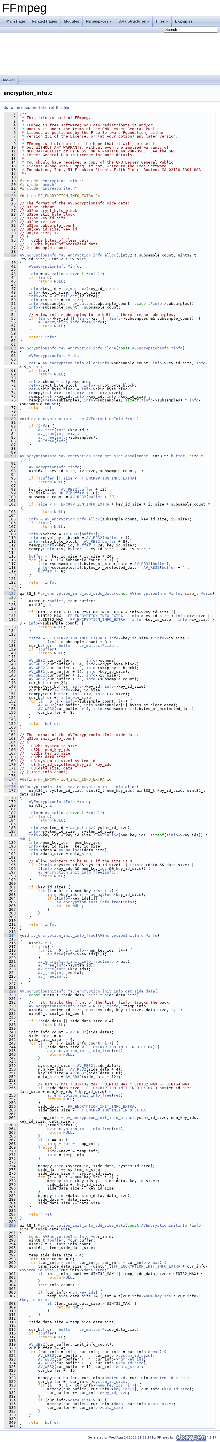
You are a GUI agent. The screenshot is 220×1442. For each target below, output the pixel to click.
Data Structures (132, 21)
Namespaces (97, 21)
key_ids (122, 1389)
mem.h (48, 184)
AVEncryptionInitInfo (43, 787)
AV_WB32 (37, 660)
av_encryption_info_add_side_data (77, 593)
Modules (71, 21)
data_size (94, 1270)
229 (10, 991)
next (155, 1262)
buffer (178, 456)
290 (10, 1225)
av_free (46, 430)
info (74, 266)
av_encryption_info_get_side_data (97, 456)
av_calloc (82, 303)
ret (73, 355)
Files (160, 21)
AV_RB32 (69, 489)
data (118, 1404)
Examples (183, 21)
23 (10, 196)
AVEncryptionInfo (38, 255)
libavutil (9, 80)
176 (10, 787)
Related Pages (44, 21)
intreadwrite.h (59, 188)
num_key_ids (82, 1292)
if (40, 1274)
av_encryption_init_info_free (70, 872)
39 (10, 255)
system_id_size (38, 1270)
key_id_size (34, 1300)
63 (10, 348)
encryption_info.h (62, 181)
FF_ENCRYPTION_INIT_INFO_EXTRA (119, 1047)
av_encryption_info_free (64, 322)
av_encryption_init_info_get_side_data (112, 991)
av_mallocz (56, 274)
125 (10, 593)
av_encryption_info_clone (88, 348)
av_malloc (89, 645)
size (24, 460)
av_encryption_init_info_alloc (103, 787)
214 (10, 935)
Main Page (15, 21)
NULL (58, 281)
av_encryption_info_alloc (88, 255)
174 (10, 779)
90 (10, 456)
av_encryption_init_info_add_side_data (82, 1225)
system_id (115, 1378)
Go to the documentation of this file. (36, 107)
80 (10, 419)
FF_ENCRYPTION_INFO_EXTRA (106, 478)
